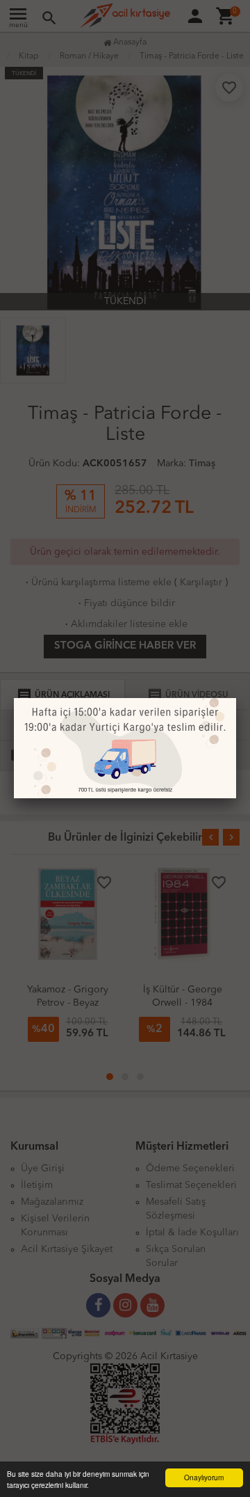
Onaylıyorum (204, 1477)
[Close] (236, 698)
